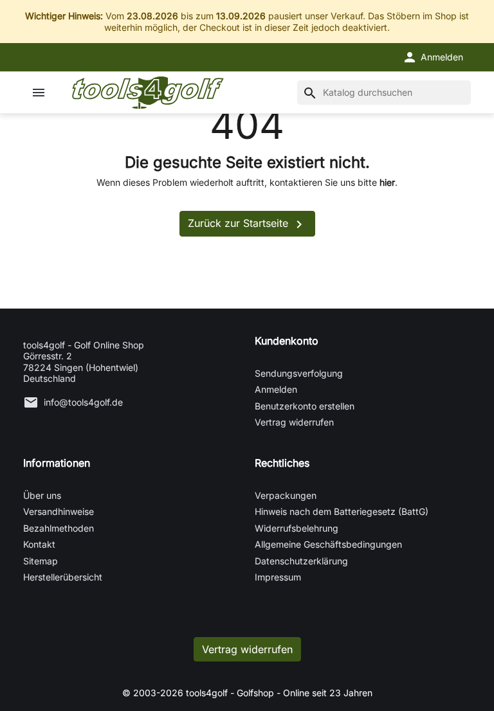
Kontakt (39, 544)
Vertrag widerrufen (294, 422)
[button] (432, 57)
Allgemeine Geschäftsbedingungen (328, 544)
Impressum (278, 577)
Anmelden (276, 389)
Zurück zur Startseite (247, 224)
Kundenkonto (286, 340)
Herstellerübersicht (62, 577)
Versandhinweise (58, 511)
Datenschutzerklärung (301, 560)
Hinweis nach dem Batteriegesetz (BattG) (341, 511)
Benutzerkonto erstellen (304, 406)
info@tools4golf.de (83, 402)
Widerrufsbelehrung (296, 528)
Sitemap (40, 560)
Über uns (42, 495)
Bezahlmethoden (58, 528)
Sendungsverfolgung (299, 373)
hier (387, 182)
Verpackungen (285, 495)
